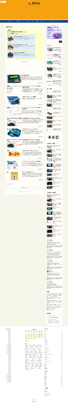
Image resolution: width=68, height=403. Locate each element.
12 (39, 334)
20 (41, 335)
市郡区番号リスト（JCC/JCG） (53, 322)
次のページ (24, 187)
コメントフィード (47, 393)
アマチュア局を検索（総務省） (53, 317)
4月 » (28, 340)
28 (26, 338)
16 (31, 335)
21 (26, 337)
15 (28, 335)
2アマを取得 (56, 307)
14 (26, 335)
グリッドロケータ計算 (52, 319)
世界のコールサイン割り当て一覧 (54, 320)
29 (28, 338)
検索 (60, 41)
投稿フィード (46, 391)
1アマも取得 (53, 308)
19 (39, 335)
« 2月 (26, 340)
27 (41, 337)
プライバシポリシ (34, 399)
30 (31, 338)
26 (39, 337)
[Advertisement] (34, 13)
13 (41, 334)
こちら (24, 31)
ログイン (45, 389)
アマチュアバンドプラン (52, 315)
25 (36, 337)
